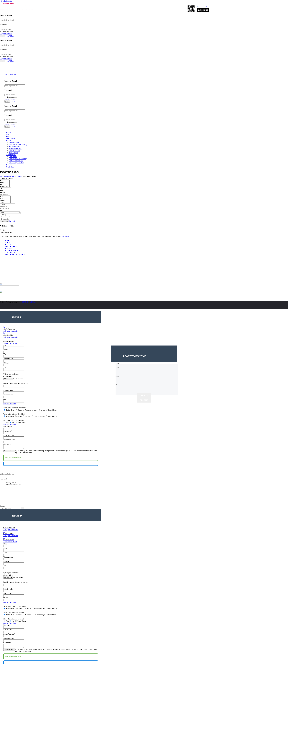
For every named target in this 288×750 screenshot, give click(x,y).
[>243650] (5, 200)
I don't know (52, 410)
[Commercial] (5, 194)
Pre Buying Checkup (16, 163)
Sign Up (11, 36)
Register (9, 1)
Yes (7, 422)
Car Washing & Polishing (18, 159)
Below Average (39, 410)
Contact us (10, 167)
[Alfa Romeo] (7, 206)
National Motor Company (18, 145)
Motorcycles (10, 138)
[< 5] (5, 197)
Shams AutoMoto (15, 149)
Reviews (9, 165)
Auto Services (11, 155)
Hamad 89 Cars (14, 151)
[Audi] (7, 210)
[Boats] (4, 182)
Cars (7, 134)
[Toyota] (7, 205)
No (13, 422)
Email (4, 277)
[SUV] (5, 189)
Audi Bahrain (14, 142)
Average (27, 410)
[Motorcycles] (4, 186)
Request (144, 396)
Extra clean (10, 410)
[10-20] (5, 202)
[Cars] (4, 181)
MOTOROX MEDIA (28, 302)
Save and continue (9, 404)
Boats (8, 136)
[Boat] (5, 190)
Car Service (13, 157)
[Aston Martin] (7, 208)
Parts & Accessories (16, 161)
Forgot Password (6, 34)
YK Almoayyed (14, 147)
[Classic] (5, 192)
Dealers (9, 140)
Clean (19, 410)
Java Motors (13, 153)
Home (8, 132)
